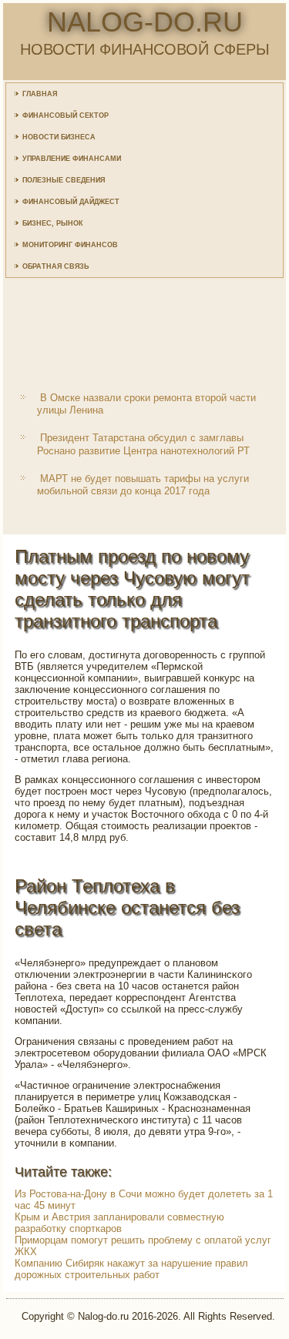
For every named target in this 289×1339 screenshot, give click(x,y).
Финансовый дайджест (70, 202)
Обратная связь (55, 266)
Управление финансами (71, 158)
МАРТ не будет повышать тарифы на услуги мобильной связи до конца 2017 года (143, 485)
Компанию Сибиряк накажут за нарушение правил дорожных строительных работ (131, 1268)
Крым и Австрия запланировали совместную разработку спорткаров (119, 1222)
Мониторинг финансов (70, 245)
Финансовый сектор (65, 115)
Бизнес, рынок (52, 223)
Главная (39, 94)
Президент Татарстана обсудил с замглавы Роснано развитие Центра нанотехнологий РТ (143, 444)
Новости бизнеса (59, 137)
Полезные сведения (63, 180)
